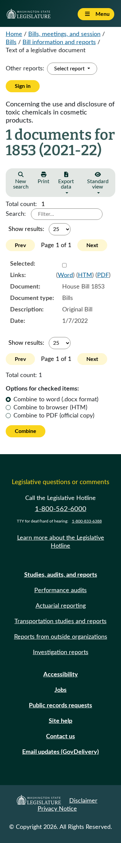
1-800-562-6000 (60, 509)
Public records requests (60, 706)
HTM (85, 275)
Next (92, 245)
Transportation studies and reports (60, 621)
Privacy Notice (57, 809)
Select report (70, 68)
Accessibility (60, 675)
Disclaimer (83, 801)
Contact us (60, 737)
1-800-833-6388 (87, 521)
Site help (60, 721)
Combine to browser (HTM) (50, 408)
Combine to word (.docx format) (55, 400)
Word (65, 275)
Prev (20, 245)
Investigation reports (60, 652)
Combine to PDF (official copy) (53, 416)
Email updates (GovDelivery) (60, 752)
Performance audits (60, 590)
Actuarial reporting (61, 606)
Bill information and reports (59, 42)
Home (14, 34)
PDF (103, 275)
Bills (11, 42)
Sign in (23, 86)
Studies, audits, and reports (60, 575)
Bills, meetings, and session (64, 34)
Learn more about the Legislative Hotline (60, 542)
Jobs (60, 690)
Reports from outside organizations (60, 637)
